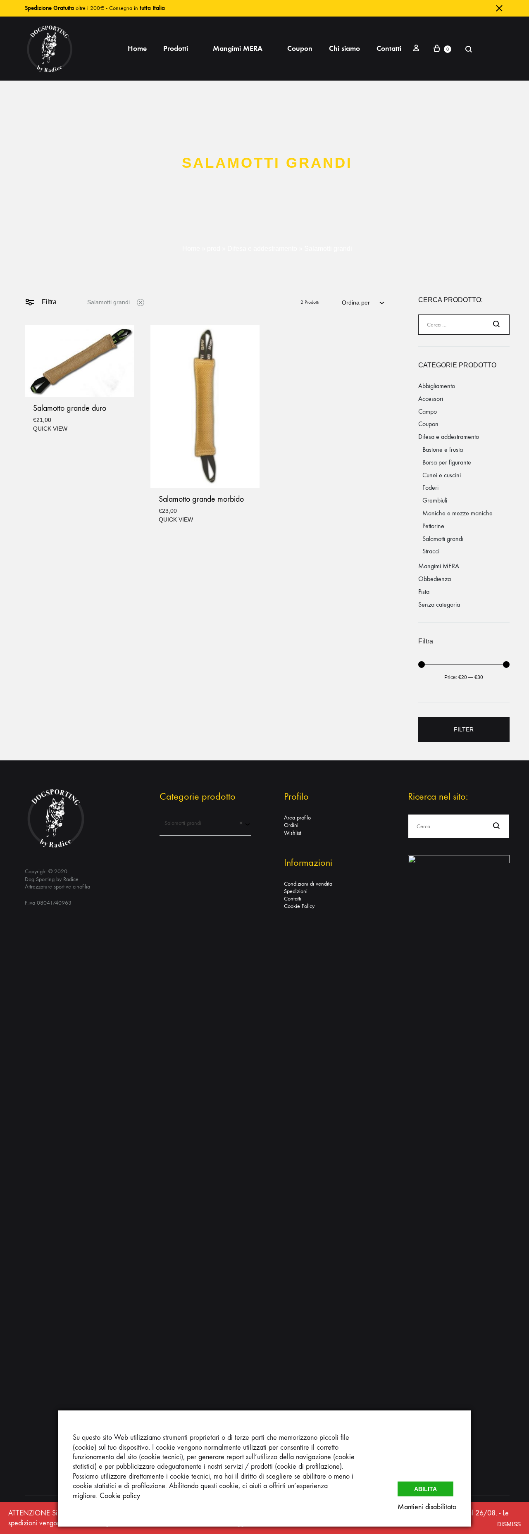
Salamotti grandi (108, 302)
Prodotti (175, 48)
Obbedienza (434, 579)
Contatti (388, 48)
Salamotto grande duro (69, 408)
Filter (464, 729)
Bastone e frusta (442, 449)
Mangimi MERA (237, 48)
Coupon (299, 48)
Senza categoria (439, 604)
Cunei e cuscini (441, 475)
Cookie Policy (299, 906)
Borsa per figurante (446, 462)
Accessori (430, 399)
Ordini (291, 825)
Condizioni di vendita (308, 883)
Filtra (48, 301)
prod (213, 248)
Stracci (430, 551)
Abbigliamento (436, 386)
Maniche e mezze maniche (457, 513)
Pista (423, 591)
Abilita (425, 1489)
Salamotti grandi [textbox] (201, 823)
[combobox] (363, 302)
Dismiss (509, 1524)
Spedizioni (295, 891)
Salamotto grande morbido (201, 499)
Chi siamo (344, 48)
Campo (427, 411)
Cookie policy (120, 1495)
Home (137, 48)
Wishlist (292, 832)
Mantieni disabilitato (427, 1507)
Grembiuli (434, 500)
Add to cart (50, 428)
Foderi (430, 487)
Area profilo (297, 817)
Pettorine (433, 526)
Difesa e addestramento (262, 248)
